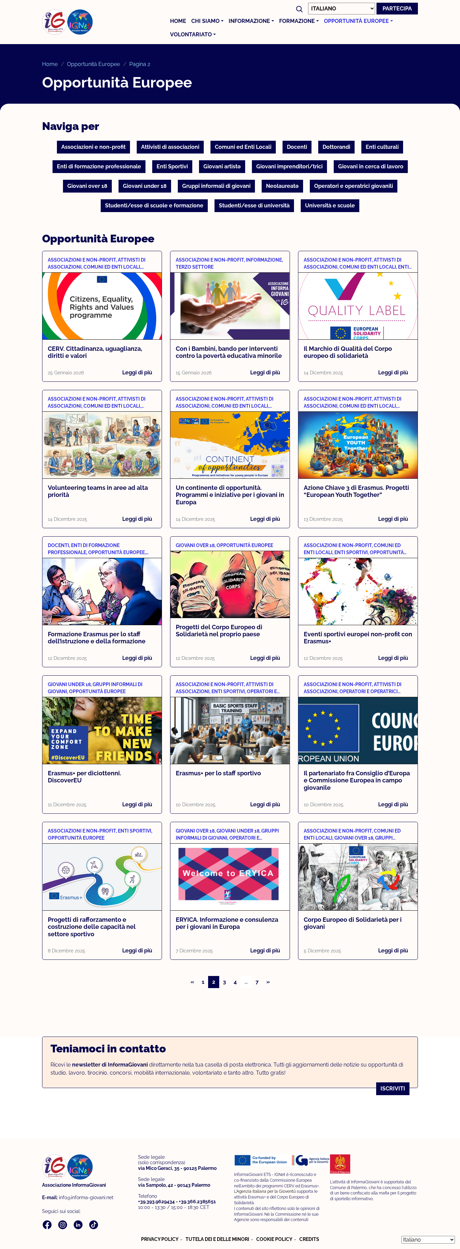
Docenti (297, 147)
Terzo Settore (194, 267)
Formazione (297, 21)
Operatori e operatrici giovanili (353, 186)
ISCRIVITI (393, 1088)
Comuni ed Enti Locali (243, 147)
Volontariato (191, 34)
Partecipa (397, 8)
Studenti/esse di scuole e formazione (154, 205)
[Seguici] (48, 1224)
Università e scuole (330, 205)
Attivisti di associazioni (170, 147)
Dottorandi (336, 147)
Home (178, 21)
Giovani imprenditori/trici (289, 166)
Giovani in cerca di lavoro (370, 166)
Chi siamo (205, 21)
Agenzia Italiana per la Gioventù (266, 1191)
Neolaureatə (282, 186)
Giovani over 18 (87, 186)
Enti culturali (382, 147)
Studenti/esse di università (254, 205)
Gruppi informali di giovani (216, 186)
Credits (309, 1239)
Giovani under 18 (145, 186)
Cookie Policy (274, 1239)
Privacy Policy (159, 1239)
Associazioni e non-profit (93, 147)
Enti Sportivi (172, 166)
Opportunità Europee (356, 21)
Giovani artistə (222, 166)
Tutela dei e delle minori (217, 1239)
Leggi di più (137, 372)
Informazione (249, 21)
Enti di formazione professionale (99, 166)
